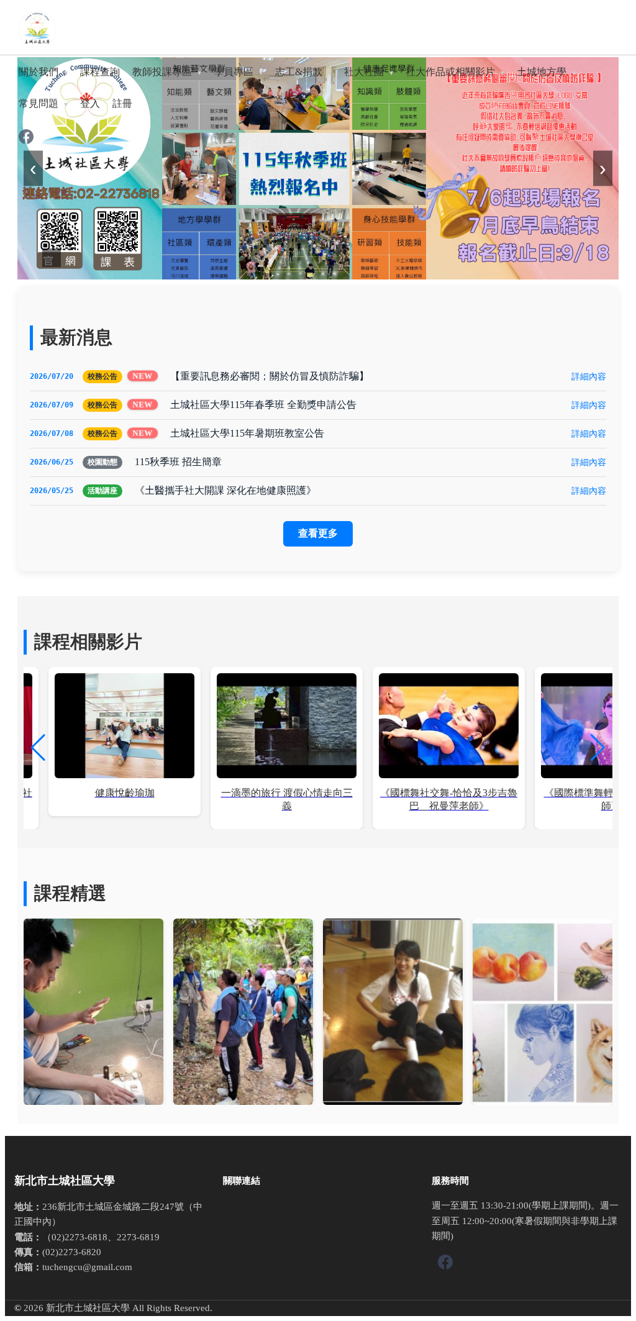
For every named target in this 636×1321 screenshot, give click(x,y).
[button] (597, 747)
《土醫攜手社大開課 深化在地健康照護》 (225, 490)
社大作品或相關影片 (450, 71)
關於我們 (38, 71)
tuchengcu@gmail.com (87, 1266)
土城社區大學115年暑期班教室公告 (247, 433)
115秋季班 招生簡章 (178, 461)
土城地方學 (541, 71)
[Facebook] (26, 138)
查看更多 (318, 533)
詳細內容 (588, 376)
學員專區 (233, 71)
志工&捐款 (298, 71)
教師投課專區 (162, 71)
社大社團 (364, 71)
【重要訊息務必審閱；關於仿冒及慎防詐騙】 (269, 376)
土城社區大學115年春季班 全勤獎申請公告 (263, 404)
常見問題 (38, 103)
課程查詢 (100, 71)
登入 (90, 103)
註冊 (122, 103)
